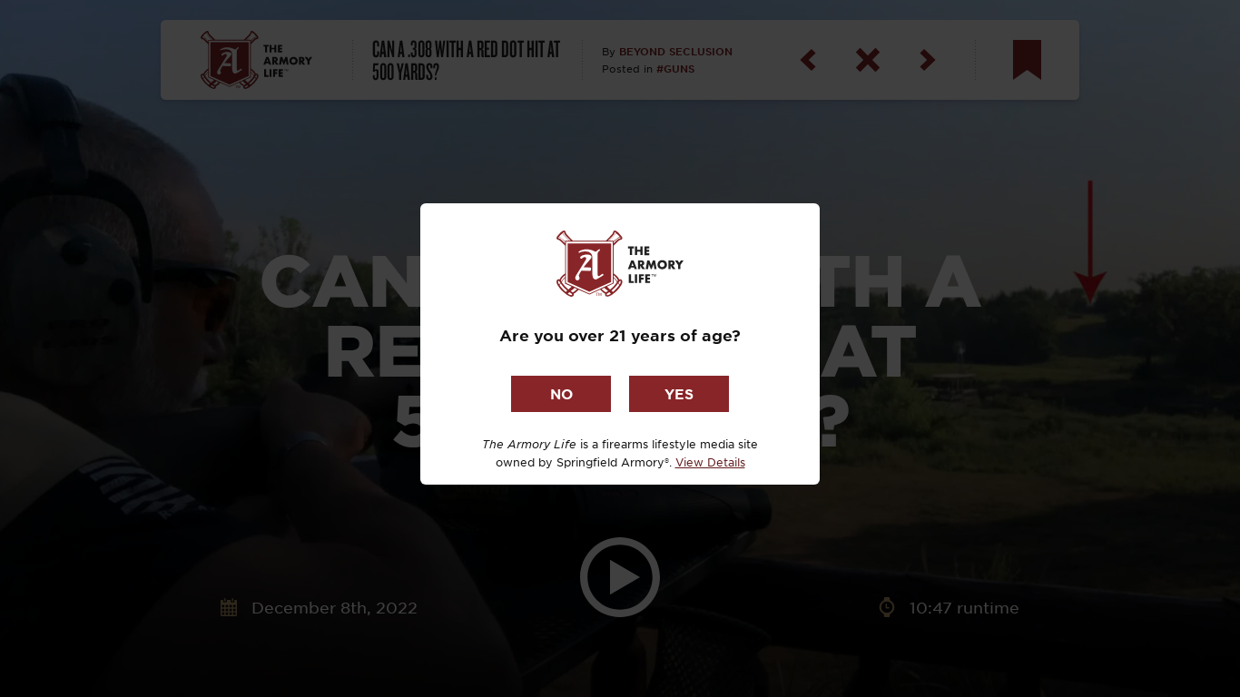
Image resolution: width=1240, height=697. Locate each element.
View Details (710, 462)
